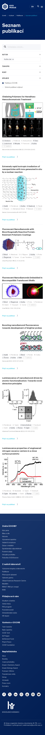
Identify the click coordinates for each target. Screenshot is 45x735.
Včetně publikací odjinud (13, 87)
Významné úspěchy (9, 539)
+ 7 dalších (27, 358)
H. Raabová (31, 206)
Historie (5, 536)
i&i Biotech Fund (8, 639)
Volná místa (6, 604)
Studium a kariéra (8, 601)
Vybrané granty (7, 578)
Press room (6, 683)
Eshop (4, 677)
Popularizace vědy (8, 674)
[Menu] (41, 6)
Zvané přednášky (8, 662)
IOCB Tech (6, 633)
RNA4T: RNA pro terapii (10, 587)
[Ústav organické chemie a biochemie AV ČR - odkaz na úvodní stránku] (9, 6)
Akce (4, 656)
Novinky (5, 659)
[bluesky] (39, 694)
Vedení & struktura (9, 542)
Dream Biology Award (10, 668)
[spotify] (33, 694)
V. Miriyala (16, 143)
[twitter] (10, 694)
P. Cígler (27, 428)
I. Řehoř (5, 254)
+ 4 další (38, 209)
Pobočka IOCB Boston (10, 558)
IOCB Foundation (8, 645)
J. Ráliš (19, 358)
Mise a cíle (6, 533)
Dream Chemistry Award (11, 665)
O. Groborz (6, 141)
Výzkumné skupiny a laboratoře (13, 568)
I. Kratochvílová (25, 425)
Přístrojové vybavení (9, 575)
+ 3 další (37, 257)
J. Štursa (5, 358)
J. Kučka (34, 143)
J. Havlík (5, 206)
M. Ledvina (13, 494)
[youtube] (27, 694)
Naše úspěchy (7, 630)
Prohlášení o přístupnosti (13, 725)
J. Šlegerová (6, 257)
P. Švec (35, 141)
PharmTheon (6, 642)
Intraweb (5, 680)
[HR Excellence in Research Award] (10, 705)
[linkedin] (15, 694)
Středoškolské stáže (9, 613)
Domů (4, 15)
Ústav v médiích (8, 545)
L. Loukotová (7, 143)
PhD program (7, 607)
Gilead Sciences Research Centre (14, 581)
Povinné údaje (7, 551)
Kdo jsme (5, 530)
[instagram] (21, 694)
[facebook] (4, 694)
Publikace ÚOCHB (11, 83)
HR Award (5, 616)
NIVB (4, 590)
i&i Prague (5, 636)
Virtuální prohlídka (8, 555)
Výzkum (11, 15)
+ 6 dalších (32, 305)
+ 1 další (36, 494)
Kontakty (5, 686)
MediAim (5, 584)
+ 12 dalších (7, 146)
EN (32, 7)
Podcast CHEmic (8, 671)
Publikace (20, 15)
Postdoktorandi (7, 610)
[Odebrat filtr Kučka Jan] (13, 59)
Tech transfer (7, 627)
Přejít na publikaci (8, 157)
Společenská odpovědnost (12, 548)
